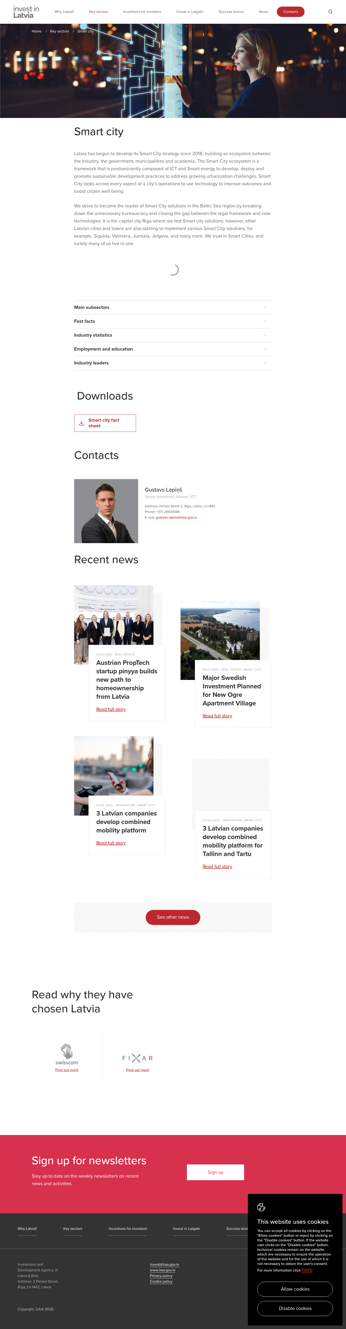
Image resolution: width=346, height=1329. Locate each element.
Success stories (231, 11)
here (307, 1269)
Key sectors (98, 11)
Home (37, 31)
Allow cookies (295, 1289)
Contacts (290, 11)
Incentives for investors (142, 11)
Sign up (215, 1172)
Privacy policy (161, 1275)
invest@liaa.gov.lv (164, 1264)
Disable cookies (295, 1308)
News (263, 11)
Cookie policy (161, 1281)
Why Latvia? (64, 11)
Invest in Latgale (190, 11)
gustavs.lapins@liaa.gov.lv (176, 517)
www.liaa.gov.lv (162, 1270)
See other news (173, 917)
